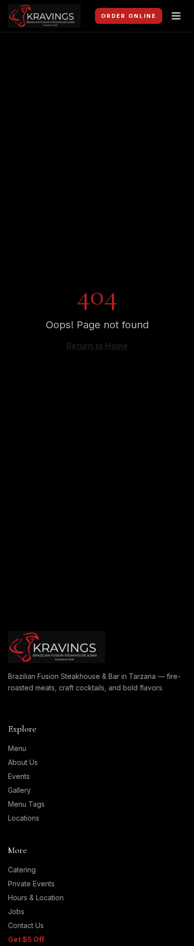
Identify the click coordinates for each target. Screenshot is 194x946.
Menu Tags (26, 804)
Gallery (19, 790)
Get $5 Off (26, 939)
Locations (23, 818)
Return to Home (97, 346)
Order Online (128, 15)
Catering (22, 869)
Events (19, 776)
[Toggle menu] (176, 16)
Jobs (16, 911)
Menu (17, 748)
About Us (23, 762)
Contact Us (26, 925)
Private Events (31, 883)
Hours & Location (36, 897)
